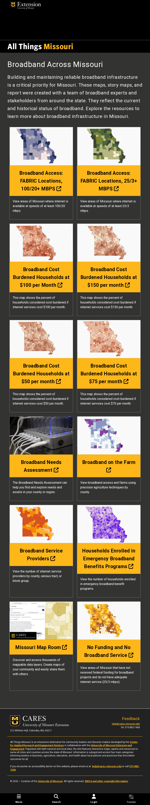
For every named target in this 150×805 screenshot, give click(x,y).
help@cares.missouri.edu (126, 724)
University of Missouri (50, 781)
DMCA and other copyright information (106, 781)
